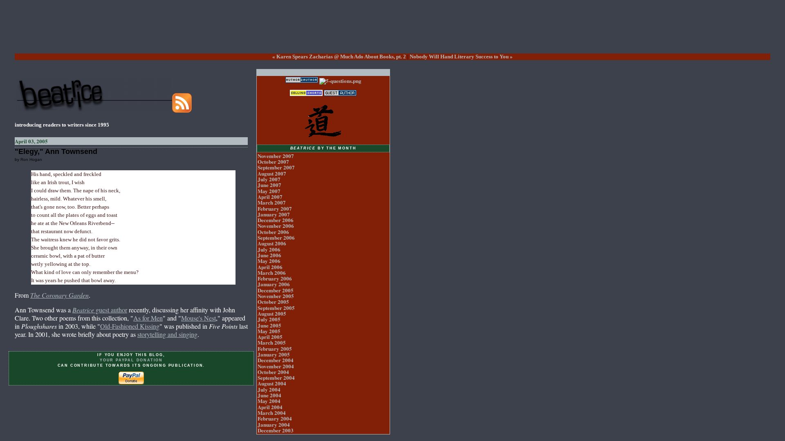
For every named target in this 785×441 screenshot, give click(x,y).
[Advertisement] (392, 33)
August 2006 (272, 243)
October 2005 (273, 301)
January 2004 (274, 424)
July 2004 (269, 389)
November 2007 (276, 156)
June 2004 (269, 395)
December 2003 (276, 430)
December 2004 (276, 360)
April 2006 (270, 267)
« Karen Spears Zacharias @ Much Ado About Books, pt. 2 (339, 56)
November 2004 (276, 366)
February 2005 (275, 348)
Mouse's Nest (198, 318)
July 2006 (269, 249)
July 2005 (269, 319)
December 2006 (276, 220)
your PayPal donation (131, 360)
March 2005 (272, 342)
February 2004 (275, 418)
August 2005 (272, 313)
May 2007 (269, 191)
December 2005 (276, 290)
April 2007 (270, 196)
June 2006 (269, 255)
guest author (99, 309)
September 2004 (276, 377)
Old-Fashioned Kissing (129, 326)
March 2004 (272, 412)
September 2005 (276, 308)
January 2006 (274, 284)
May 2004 (269, 401)
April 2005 (270, 337)
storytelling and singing (167, 334)
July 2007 (269, 179)
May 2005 (269, 331)
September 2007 (276, 167)
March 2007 (272, 202)
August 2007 (272, 173)
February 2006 (275, 278)
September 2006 (276, 237)
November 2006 (276, 225)
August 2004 (272, 383)
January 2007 (274, 214)
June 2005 (269, 325)
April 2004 (270, 407)
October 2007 (273, 161)
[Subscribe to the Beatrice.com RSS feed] (182, 110)
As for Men (148, 318)
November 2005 (276, 296)
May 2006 (269, 261)
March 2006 (272, 272)
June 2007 (269, 185)
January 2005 (274, 354)
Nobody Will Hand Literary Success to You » (461, 56)
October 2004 (273, 372)
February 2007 (275, 208)
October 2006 (273, 232)
